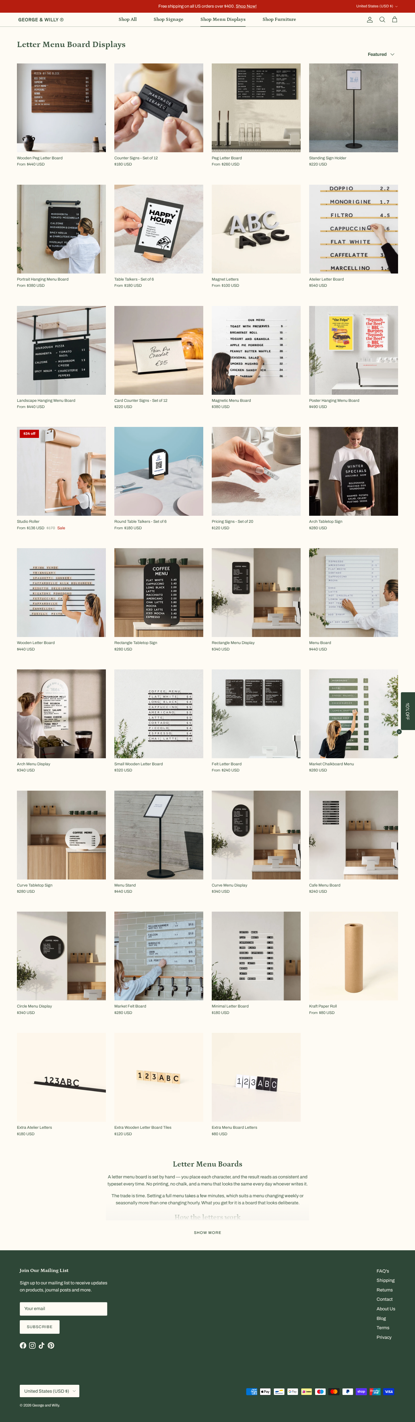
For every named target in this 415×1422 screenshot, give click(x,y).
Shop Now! (246, 6)
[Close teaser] (399, 732)
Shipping (386, 1280)
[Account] (368, 19)
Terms (383, 1327)
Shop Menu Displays (223, 19)
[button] (408, 711)
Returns (385, 1289)
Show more (207, 1233)
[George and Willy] (41, 20)
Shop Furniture (279, 19)
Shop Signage (169, 19)
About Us (386, 1308)
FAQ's (383, 1271)
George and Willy (45, 1405)
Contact (385, 1299)
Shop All (128, 19)
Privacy (384, 1337)
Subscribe (40, 1327)
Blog (381, 1318)
